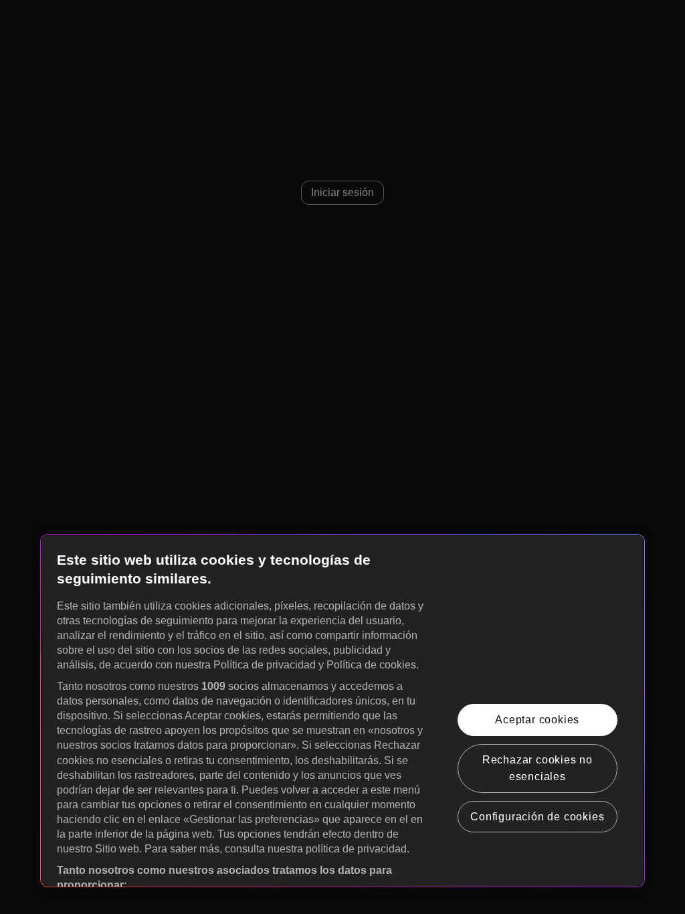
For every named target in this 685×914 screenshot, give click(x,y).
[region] (342, 710)
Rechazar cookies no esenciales (537, 768)
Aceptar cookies (537, 719)
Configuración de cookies (537, 816)
